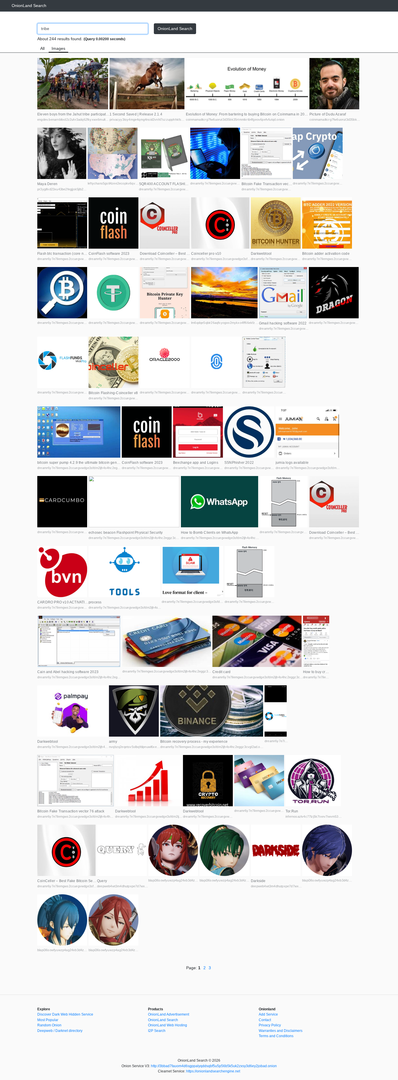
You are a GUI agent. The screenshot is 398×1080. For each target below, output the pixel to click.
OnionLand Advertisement (168, 1014)
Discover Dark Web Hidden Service (65, 1014)
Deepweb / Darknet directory (59, 1030)
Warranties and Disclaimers (280, 1030)
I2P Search (156, 1030)
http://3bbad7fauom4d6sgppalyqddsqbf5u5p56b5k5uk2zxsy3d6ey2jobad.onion (214, 1066)
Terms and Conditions (276, 1036)
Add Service (268, 1014)
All (42, 48)
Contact (265, 1020)
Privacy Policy (270, 1025)
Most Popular (47, 1020)
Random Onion (49, 1025)
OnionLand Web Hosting (167, 1025)
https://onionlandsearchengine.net (213, 1071)
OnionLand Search (29, 5)
